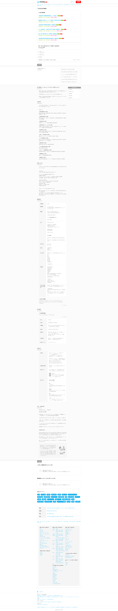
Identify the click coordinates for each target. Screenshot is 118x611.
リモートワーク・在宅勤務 (61, 501)
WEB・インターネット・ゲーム (44, 540)
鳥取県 (57, 552)
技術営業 (39, 499)
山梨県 (59, 540)
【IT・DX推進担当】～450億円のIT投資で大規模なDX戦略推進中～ (49, 29)
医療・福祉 (41, 535)
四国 (53, 556)
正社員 (55, 501)
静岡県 (59, 544)
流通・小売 (67, 539)
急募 (53, 568)
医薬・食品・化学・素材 (43, 545)
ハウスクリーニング (51, 499)
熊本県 (57, 560)
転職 (38, 599)
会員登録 (78, 2)
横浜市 (57, 539)
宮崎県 (62, 560)
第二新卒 (68, 501)
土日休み (67, 562)
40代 (38, 494)
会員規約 (39, 607)
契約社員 (41, 553)
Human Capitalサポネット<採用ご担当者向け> (72, 607)
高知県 (57, 557)
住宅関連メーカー (68, 532)
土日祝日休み (78, 501)
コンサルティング (68, 544)
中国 (53, 552)
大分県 (59, 560)
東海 (53, 544)
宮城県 (62, 530)
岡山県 (62, 552)
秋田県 (57, 531)
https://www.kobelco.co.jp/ (52, 342)
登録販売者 (44, 499)
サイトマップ (49, 607)
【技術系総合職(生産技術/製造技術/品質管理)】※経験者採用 (48, 38)
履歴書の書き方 (39, 595)
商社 (66, 535)
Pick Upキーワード (44, 599)
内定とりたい (64, 494)
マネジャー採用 (55, 582)
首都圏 (54, 535)
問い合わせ (53, 607)
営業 (44, 4)
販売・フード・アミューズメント (44, 532)
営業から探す (41, 4)
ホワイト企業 (43, 494)
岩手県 (59, 530)
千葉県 (59, 535)
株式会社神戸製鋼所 (66, 4)
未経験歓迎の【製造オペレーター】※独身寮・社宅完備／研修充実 (49, 20)
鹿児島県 (57, 561)
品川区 (56, 510)
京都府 (59, 548)
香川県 (59, 556)
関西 (53, 548)
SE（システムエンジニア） (72, 494)
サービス (67, 536)
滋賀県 (57, 548)
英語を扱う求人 (46, 604)
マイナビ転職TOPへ (40, 591)
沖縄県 (60, 561)
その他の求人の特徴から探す (56, 583)
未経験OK (54, 579)
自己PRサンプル (51, 595)
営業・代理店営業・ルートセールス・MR (50, 4)
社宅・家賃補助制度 (65, 516)
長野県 (62, 540)
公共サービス (42, 548)
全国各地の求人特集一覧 (69, 557)
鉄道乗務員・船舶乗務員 (66, 499)
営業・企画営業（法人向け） (59, 4)
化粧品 (73, 499)
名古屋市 (53, 510)
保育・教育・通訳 (42, 536)
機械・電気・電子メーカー (69, 530)
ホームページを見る (51, 381)
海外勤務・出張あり (59, 516)
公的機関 (67, 549)
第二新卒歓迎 (49, 516)
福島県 (62, 531)
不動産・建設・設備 (68, 545)
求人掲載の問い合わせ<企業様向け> (60, 607)
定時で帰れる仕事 (40, 501)
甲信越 (54, 540)
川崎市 (59, 539)
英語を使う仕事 (71, 516)
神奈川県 (57, 536)
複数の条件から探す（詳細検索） (70, 556)
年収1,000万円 (54, 494)
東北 (53, 530)
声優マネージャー (58, 499)
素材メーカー (67, 531)
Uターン (62, 595)
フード (66, 540)
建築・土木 (41, 544)
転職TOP (38, 4)
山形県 (59, 531)
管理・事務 (41, 531)
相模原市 (62, 539)
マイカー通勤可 (55, 578)
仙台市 (57, 532)
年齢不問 (48, 494)
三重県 (57, 545)
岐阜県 (57, 544)
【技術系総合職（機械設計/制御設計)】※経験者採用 (47, 24)
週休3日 (59, 494)
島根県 (59, 552)
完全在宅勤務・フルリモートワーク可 (57, 570)
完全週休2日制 (55, 574)
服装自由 (54, 577)
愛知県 (48, 510)
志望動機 (55, 595)
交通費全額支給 (53, 516)
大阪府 (62, 548)
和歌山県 (62, 549)
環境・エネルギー (68, 548)
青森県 (57, 530)
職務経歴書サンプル (45, 595)
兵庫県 (57, 549)
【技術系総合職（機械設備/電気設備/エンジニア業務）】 (47, 15)
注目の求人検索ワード (48, 501)
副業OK (54, 573)
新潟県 (57, 540)
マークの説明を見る (64, 305)
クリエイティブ (42, 539)
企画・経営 (41, 530)
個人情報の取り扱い (43, 607)
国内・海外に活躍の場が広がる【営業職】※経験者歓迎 (47, 33)
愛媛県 (62, 556)
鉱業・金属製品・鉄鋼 (50, 513)
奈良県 (59, 549)
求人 (40, 599)
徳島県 (57, 556)
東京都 (50, 510)
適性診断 (59, 595)
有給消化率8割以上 (55, 569)
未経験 (73, 501)
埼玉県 (57, 535)
